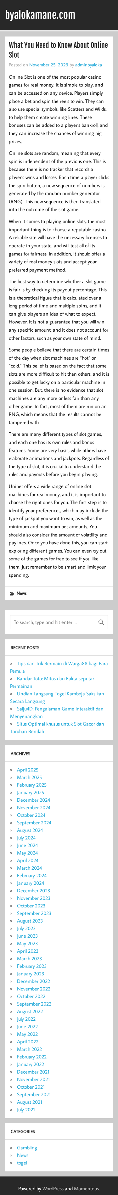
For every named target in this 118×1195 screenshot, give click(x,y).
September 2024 (34, 822)
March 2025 (29, 777)
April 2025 (27, 769)
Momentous (86, 1188)
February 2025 (32, 785)
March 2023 (29, 958)
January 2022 (30, 1064)
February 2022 (32, 1056)
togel (22, 1162)
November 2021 (33, 1079)
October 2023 (31, 905)
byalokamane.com (40, 15)
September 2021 (34, 1094)
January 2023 (30, 973)
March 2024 (29, 868)
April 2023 (28, 951)
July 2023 (26, 928)
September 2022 (34, 1004)
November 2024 (33, 807)
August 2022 (30, 1011)
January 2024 (30, 883)
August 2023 (30, 920)
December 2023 (33, 890)
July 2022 (26, 1019)
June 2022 (27, 1026)
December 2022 (33, 981)
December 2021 (33, 1072)
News (21, 593)
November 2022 (33, 988)
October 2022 (31, 996)
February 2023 (32, 966)
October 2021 (31, 1087)
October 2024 (31, 815)
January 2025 (30, 792)
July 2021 (26, 1109)
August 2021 (29, 1102)
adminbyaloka (88, 64)
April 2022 (27, 1041)
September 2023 (34, 913)
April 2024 (27, 860)
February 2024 (32, 875)
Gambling (27, 1147)
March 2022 (29, 1049)
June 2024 (27, 845)
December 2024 (33, 800)
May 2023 (27, 943)
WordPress (53, 1188)
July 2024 (26, 837)
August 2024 (30, 830)
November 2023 (34, 898)
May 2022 (27, 1034)
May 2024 (27, 853)
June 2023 (27, 936)
